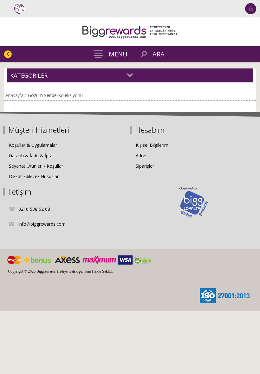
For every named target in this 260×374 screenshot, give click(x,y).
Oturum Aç (250, 8)
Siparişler (145, 166)
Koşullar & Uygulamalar (33, 145)
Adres (141, 155)
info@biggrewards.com (42, 224)
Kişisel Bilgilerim (152, 145)
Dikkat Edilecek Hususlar (34, 176)
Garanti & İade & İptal (31, 155)
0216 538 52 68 (34, 209)
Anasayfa (14, 95)
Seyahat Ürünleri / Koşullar (36, 166)
